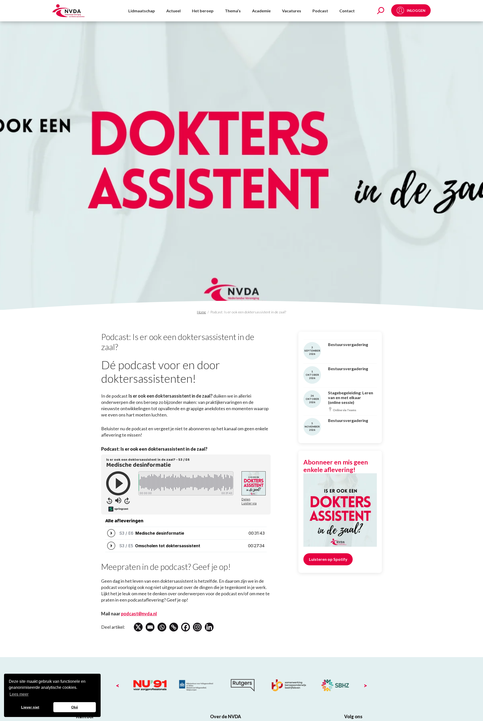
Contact (347, 10)
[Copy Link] (173, 627)
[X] (138, 627)
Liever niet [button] (30, 707)
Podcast (320, 10)
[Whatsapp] (161, 627)
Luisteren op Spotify (328, 559)
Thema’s (233, 10)
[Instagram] (197, 627)
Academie (261, 10)
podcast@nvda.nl (139, 613)
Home (201, 312)
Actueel (173, 10)
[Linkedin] (209, 627)
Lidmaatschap (141, 10)
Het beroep (203, 10)
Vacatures (291, 10)
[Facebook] (185, 627)
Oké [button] (74, 707)
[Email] (150, 627)
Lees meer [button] (19, 694)
